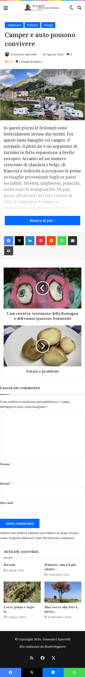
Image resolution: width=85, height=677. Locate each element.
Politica (32, 25)
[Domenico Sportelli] (42, 7)
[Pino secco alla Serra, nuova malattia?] (63, 592)
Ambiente (14, 25)
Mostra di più (41, 220)
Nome (6, 464)
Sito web (6, 503)
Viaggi (48, 25)
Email (6, 483)
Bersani (9, 565)
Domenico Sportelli (23, 54)
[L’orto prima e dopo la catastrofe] (22, 592)
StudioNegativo (55, 646)
